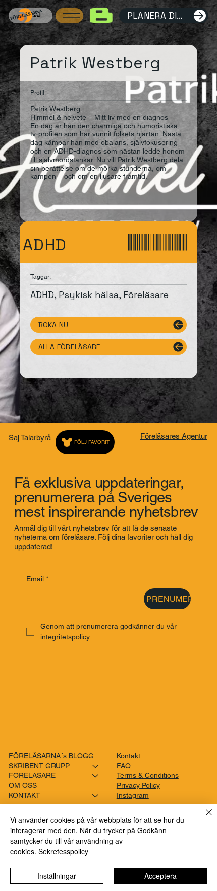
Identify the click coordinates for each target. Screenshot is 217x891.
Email (37, 579)
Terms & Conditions (148, 775)
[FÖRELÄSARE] (95, 776)
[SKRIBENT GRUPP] (95, 766)
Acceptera (160, 876)
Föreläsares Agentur (173, 436)
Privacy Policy (138, 785)
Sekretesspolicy (63, 851)
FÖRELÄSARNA (25, 14)
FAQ (124, 766)
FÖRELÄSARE (32, 775)
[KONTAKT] (95, 796)
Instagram (133, 795)
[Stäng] (203, 818)
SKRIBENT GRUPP (39, 766)
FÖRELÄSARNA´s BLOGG (51, 756)
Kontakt (128, 756)
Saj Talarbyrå (30, 437)
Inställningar (56, 876)
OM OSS (23, 785)
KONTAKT (24, 795)
